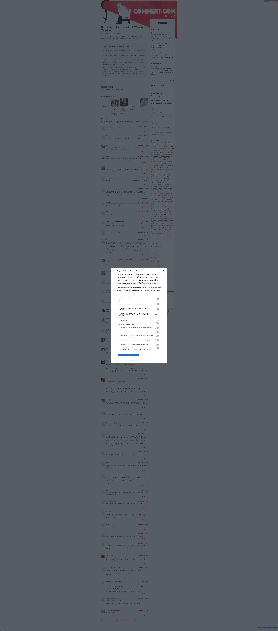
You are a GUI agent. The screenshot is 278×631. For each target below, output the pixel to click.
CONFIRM (128, 355)
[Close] (164, 271)
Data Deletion (131, 360)
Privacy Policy (147, 360)
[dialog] (139, 315)
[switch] (157, 299)
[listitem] (139, 296)
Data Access (139, 360)
